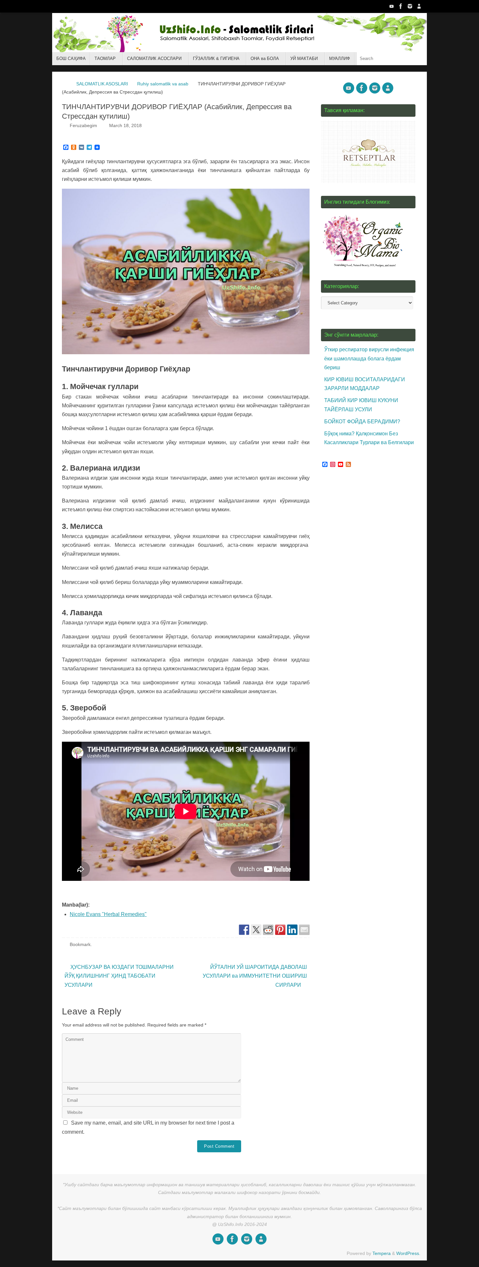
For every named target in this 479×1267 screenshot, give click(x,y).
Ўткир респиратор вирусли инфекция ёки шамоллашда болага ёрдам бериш (369, 358)
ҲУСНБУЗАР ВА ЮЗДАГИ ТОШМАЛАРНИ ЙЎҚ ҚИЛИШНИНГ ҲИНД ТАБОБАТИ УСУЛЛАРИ (119, 975)
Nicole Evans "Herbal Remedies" (108, 914)
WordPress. (408, 1253)
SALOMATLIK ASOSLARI (102, 83)
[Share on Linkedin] (292, 930)
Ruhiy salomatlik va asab (162, 83)
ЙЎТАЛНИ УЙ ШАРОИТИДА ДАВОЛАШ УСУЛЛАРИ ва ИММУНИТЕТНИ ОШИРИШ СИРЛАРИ (255, 975)
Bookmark (80, 944)
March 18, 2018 (125, 125)
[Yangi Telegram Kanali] (419, 6)
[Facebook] (400, 6)
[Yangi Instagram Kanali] (409, 6)
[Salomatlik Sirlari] (391, 6)
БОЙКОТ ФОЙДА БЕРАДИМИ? (362, 421)
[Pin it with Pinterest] (280, 930)
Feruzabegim (83, 125)
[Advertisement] (370, 595)
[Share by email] (304, 930)
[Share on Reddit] (268, 930)
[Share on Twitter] (256, 930)
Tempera (381, 1253)
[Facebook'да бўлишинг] (244, 930)
